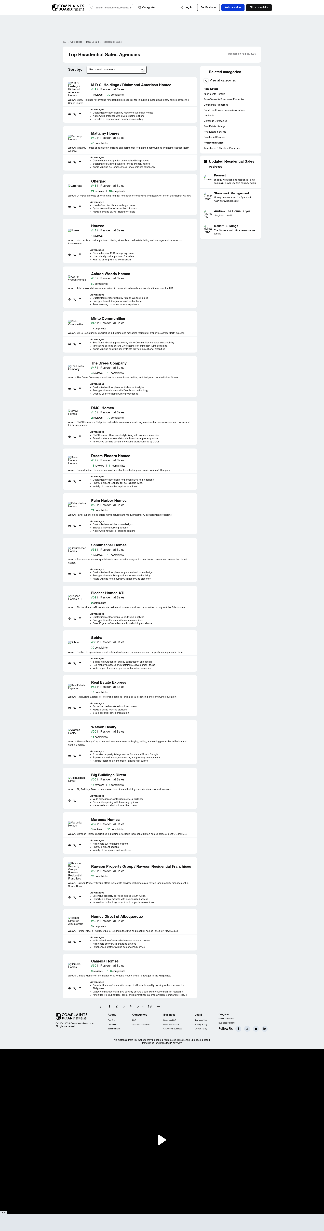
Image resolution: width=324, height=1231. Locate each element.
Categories (149, 7)
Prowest (220, 175)
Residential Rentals (214, 137)
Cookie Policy (201, 1029)
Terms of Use (201, 1020)
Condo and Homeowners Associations (224, 110)
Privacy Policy (201, 1025)
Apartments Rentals (214, 94)
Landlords (209, 116)
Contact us (112, 1025)
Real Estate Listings (214, 126)
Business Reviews (227, 1023)
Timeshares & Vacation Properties (222, 148)
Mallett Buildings (226, 226)
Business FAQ (169, 1020)
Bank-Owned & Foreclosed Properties (224, 100)
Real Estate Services (215, 132)
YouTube (256, 1029)
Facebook (238, 1029)
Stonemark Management (231, 193)
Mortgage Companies (215, 121)
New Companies (226, 1019)
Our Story (112, 1020)
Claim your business (172, 1029)
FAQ (134, 1020)
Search (92, 7)
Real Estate (211, 89)
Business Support (171, 1025)
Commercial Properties (216, 105)
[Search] (111, 7)
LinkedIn (265, 1029)
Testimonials (114, 1029)
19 (149, 1006)
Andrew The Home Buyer (232, 211)
